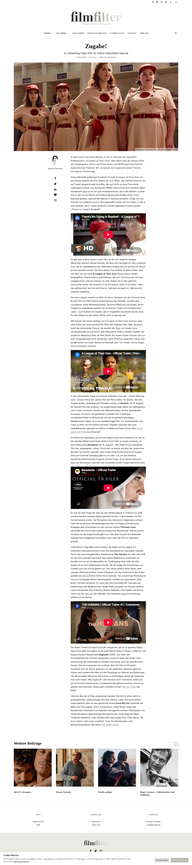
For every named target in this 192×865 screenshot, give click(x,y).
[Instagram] (161, 2)
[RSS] (166, 2)
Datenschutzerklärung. (21, 861)
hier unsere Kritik (110, 724)
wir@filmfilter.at (153, 825)
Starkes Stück (117, 33)
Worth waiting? (105, 792)
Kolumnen (61, 33)
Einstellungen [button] (162, 860)
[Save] (55, 194)
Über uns (144, 33)
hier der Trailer (129, 686)
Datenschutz (38, 821)
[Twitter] (157, 2)
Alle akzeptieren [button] (180, 860)
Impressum (96, 821)
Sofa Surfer (78, 33)
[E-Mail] (55, 200)
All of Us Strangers (22, 792)
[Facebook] (153, 2)
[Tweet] (55, 184)
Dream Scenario (63, 792)
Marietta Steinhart (55, 168)
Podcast (132, 33)
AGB (38, 825)
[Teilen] (55, 178)
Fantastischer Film (96, 33)
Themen (47, 33)
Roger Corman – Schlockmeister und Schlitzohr (157, 793)
